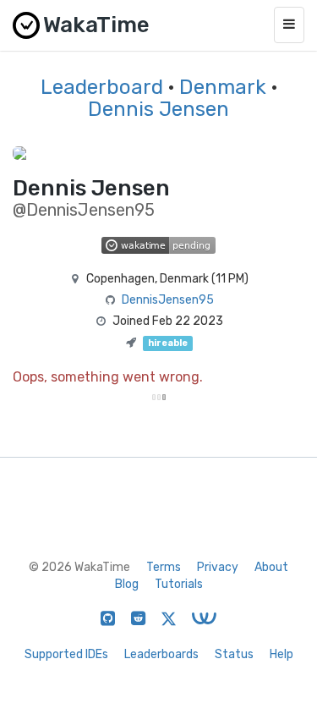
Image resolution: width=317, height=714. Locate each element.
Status (234, 654)
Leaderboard (102, 87)
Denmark (222, 87)
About (271, 567)
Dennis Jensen (158, 109)
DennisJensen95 (168, 300)
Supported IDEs (66, 654)
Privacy (217, 567)
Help (281, 654)
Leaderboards (161, 654)
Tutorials (179, 584)
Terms (163, 567)
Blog (127, 584)
